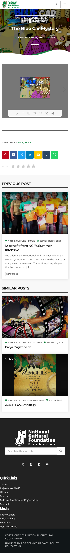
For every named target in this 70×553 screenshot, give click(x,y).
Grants (4, 496)
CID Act (4, 484)
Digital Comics (8, 526)
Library (4, 492)
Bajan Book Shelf (10, 488)
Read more (12, 274)
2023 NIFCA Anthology (20, 405)
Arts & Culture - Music (21, 241)
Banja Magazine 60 (18, 347)
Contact (4, 504)
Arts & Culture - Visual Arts (25, 342)
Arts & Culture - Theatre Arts (26, 400)
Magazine (39, 21)
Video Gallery (7, 518)
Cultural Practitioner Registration (19, 500)
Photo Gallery (7, 514)
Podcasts (5, 522)
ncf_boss (24, 142)
